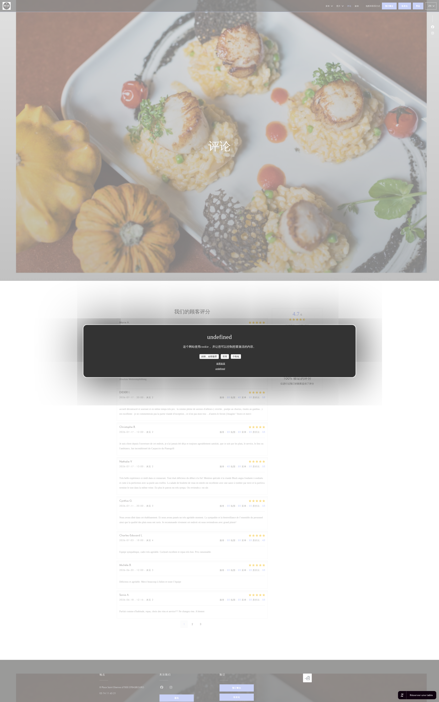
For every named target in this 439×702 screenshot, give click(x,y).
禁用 (225, 356)
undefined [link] (220, 368)
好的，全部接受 (209, 356)
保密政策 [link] (220, 363)
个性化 (236, 356)
